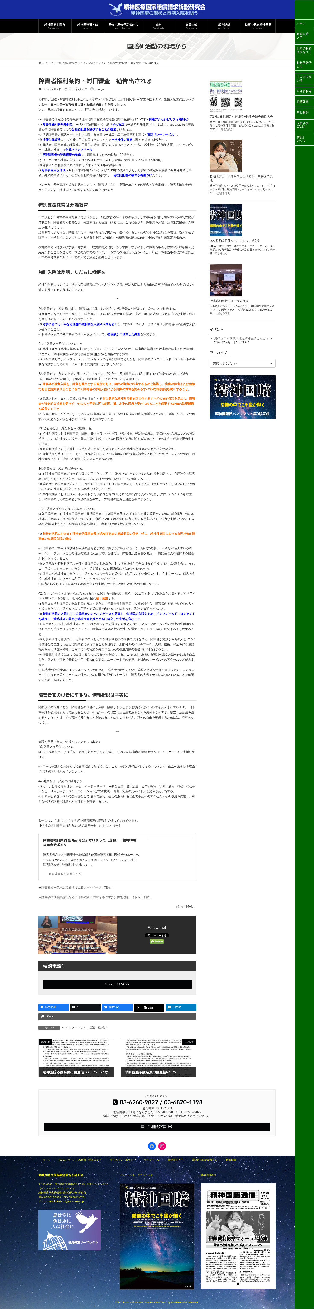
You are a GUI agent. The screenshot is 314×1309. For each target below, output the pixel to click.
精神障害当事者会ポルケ (65, 874)
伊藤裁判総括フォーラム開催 (229, 301)
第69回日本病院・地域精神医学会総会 (240, 338)
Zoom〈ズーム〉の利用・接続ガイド (80, 1160)
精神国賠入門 (303, 36)
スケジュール (151, 1160)
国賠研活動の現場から (204, 1160)
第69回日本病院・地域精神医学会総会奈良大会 (241, 116)
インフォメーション (73, 1027)
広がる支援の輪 (304, 79)
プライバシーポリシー (122, 1160)
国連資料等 (304, 91)
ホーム (301, 23)
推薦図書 (303, 101)
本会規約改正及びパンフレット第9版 (234, 240)
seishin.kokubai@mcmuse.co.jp (66, 1201)
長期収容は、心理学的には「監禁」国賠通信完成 (241, 178)
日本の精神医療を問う (304, 50)
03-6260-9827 (117, 984)
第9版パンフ (301, 139)
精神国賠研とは (304, 64)
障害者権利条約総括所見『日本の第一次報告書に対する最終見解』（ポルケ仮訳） (96, 897)
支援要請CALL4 (303, 125)
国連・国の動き (99, 1027)
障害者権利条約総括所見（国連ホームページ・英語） (77, 887)
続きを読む (227, 129)
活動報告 (303, 112)
